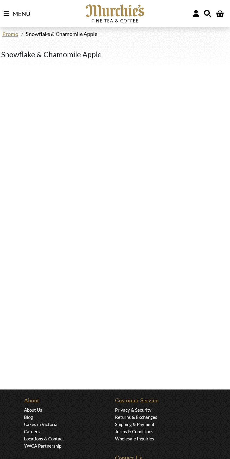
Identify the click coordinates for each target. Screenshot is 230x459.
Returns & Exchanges (136, 417)
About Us (33, 410)
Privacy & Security (133, 410)
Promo (10, 34)
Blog (28, 417)
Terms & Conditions (134, 431)
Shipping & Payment (135, 424)
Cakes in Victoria (41, 424)
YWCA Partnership (42, 446)
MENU (21, 13)
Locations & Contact (44, 438)
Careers (32, 431)
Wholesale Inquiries (134, 438)
